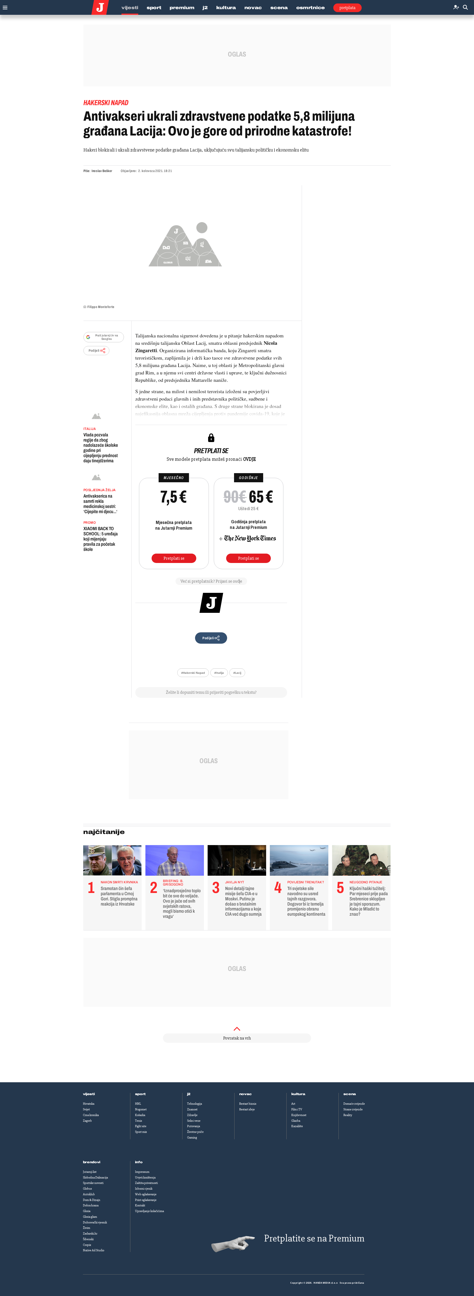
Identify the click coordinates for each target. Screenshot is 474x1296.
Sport (154, 7)
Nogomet (141, 1109)
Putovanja (193, 1126)
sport (140, 1094)
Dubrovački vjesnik (95, 1222)
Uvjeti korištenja (145, 1178)
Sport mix (141, 1132)
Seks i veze (193, 1121)
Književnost (298, 1115)
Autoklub (89, 1194)
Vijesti (129, 7)
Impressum (142, 1172)
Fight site (140, 1126)
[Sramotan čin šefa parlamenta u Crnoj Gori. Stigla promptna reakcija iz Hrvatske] (112, 861)
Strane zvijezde (353, 1109)
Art (293, 1104)
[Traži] (465, 7)
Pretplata (347, 7)
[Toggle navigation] (4, 6)
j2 (189, 1094)
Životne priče (195, 1132)
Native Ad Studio (93, 1250)
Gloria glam (90, 1217)
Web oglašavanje (146, 1194)
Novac (253, 7)
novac (245, 1094)
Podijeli (94, 350)
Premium (182, 7)
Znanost (192, 1109)
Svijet (86, 1109)
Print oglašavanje (146, 1200)
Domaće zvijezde (354, 1104)
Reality (347, 1115)
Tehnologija (194, 1104)
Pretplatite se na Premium (314, 1238)
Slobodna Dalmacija (95, 1178)
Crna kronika (91, 1115)
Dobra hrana (91, 1205)
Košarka (140, 1115)
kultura (298, 1094)
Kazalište (297, 1126)
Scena (279, 7)
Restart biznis (247, 1104)
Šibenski (88, 1239)
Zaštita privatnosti (146, 1183)
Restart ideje (247, 1109)
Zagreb (87, 1121)
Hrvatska (88, 1104)
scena (349, 1094)
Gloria (86, 1211)
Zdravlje (192, 1115)
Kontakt (140, 1205)
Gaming (192, 1138)
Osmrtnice (310, 7)
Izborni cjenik (143, 1189)
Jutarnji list (90, 1172)
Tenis (138, 1121)
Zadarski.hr (90, 1234)
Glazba (295, 1121)
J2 (205, 7)
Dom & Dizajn (91, 1200)
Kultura (226, 7)
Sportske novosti (93, 1183)
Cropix (87, 1245)
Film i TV (296, 1109)
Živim (86, 1228)
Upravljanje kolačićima (149, 1211)
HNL (138, 1104)
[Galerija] (185, 242)
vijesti (89, 1094)
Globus (87, 1189)
